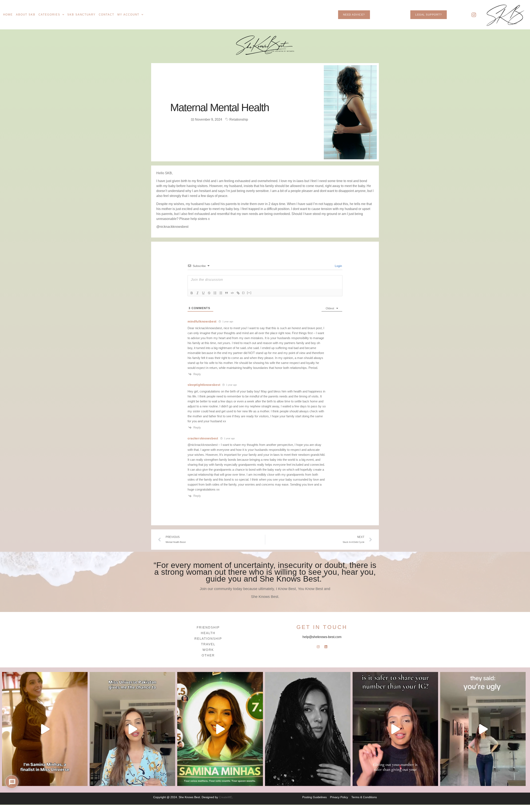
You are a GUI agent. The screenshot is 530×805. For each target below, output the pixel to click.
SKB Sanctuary (81, 14)
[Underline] (203, 292)
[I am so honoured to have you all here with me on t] (220, 729)
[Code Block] (232, 292)
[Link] (238, 292)
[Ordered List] (215, 292)
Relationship (238, 119)
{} (243, 292)
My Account (128, 14)
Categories (49, 14)
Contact (106, 14)
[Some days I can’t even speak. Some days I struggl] (308, 729)
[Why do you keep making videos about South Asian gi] (483, 729)
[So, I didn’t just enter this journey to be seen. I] (132, 729)
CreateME (225, 797)
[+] (249, 292)
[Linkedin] (326, 646)
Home (8, 14)
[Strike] (209, 292)
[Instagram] (474, 15)
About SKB (25, 14)
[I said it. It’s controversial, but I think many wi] (395, 729)
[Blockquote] (226, 292)
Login (338, 266)
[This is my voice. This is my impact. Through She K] (45, 729)
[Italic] (197, 292)
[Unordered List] (221, 292)
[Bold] (192, 292)
